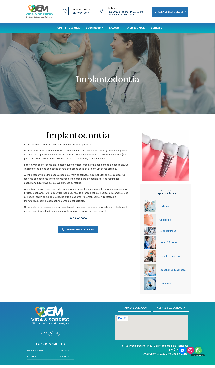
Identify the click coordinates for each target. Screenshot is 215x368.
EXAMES (114, 28)
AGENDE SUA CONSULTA (171, 11)
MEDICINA (74, 28)
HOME (59, 28)
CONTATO (156, 28)
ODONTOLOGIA (94, 28)
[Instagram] (50, 333)
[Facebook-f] (44, 333)
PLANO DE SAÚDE (135, 28)
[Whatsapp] (57, 333)
